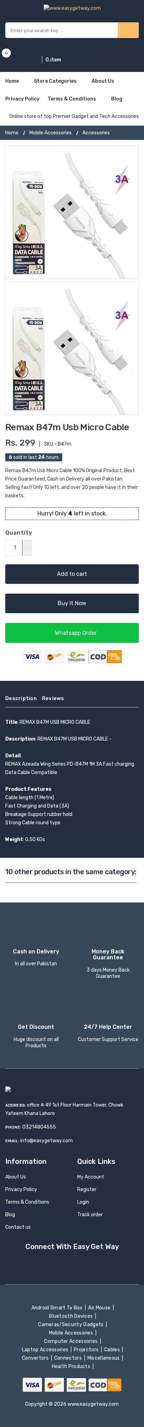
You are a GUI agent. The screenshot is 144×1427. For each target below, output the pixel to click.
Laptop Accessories (46, 1350)
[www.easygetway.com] (72, 8)
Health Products (71, 1366)
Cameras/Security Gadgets (71, 1325)
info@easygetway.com (46, 1141)
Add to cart (72, 574)
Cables (112, 1350)
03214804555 (39, 1127)
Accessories (96, 133)
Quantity (18, 532)
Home (12, 81)
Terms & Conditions (72, 99)
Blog (116, 99)
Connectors (68, 1358)
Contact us (18, 1227)
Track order (90, 1215)
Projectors (87, 1350)
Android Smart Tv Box (57, 1308)
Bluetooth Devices (71, 1316)
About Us (103, 81)
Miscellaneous (104, 1358)
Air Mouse (100, 1308)
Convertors (36, 1358)
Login (83, 1202)
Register (86, 1189)
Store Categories (55, 81)
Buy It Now (72, 603)
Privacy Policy (22, 99)
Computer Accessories (71, 1341)
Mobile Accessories (50, 133)
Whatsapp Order (75, 633)
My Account (90, 1177)
